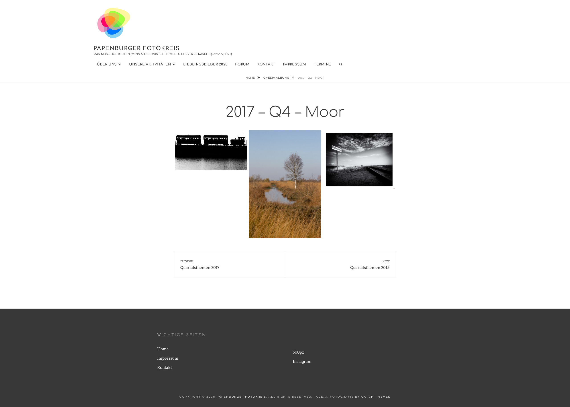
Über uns (107, 64)
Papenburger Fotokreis (137, 48)
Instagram (302, 361)
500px (298, 352)
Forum (242, 64)
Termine (322, 64)
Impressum (294, 64)
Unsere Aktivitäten (150, 64)
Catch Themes (376, 396)
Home (251, 77)
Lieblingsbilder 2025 (205, 64)
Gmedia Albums (276, 77)
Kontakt (266, 64)
